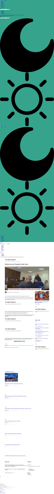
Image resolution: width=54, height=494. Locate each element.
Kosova (41, 326)
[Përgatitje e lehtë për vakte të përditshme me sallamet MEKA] (11, 424)
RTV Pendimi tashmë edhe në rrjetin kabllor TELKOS (12, 444)
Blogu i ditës (37, 320)
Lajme (16, 292)
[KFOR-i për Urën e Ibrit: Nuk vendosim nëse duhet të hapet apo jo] (11, 381)
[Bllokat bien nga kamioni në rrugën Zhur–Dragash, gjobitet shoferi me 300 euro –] (42, 300)
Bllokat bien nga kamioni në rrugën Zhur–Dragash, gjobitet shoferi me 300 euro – (42, 302)
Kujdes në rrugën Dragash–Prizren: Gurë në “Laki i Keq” (41, 335)
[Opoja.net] (3, 0)
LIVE (36, 321)
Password (1, 488)
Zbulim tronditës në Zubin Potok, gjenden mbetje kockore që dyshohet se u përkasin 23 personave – (42, 331)
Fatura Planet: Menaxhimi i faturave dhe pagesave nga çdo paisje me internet (15, 455)
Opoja (18, 292)
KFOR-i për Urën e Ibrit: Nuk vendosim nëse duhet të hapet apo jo (14, 383)
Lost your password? (2, 492)
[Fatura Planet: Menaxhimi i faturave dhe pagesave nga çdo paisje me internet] (11, 446)
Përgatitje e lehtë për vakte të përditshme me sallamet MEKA (13, 433)
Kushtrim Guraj (9, 292)
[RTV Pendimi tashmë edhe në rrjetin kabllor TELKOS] (11, 435)
